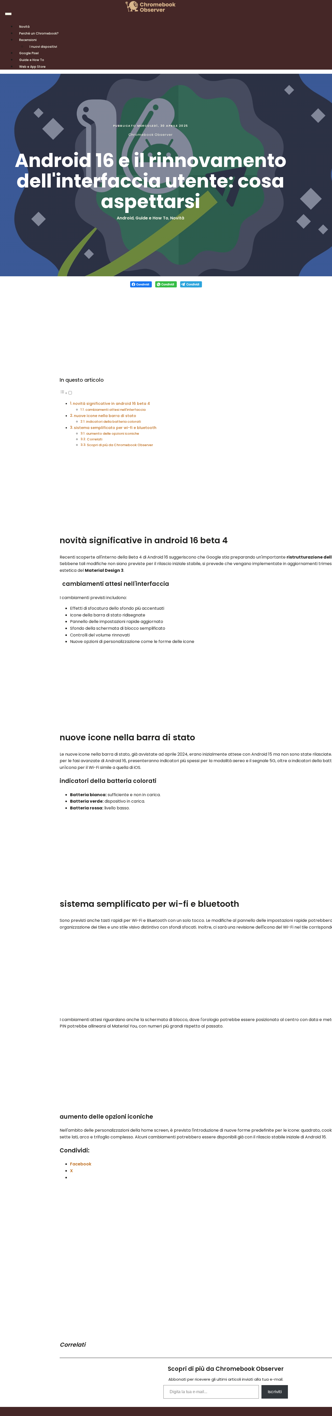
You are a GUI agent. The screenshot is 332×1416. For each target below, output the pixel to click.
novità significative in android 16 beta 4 (111, 403)
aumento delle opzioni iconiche (112, 433)
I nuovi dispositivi (43, 46)
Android (125, 218)
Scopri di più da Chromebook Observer (120, 444)
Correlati (94, 439)
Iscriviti (275, 1392)
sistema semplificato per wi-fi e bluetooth (115, 427)
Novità (177, 218)
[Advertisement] (166, 328)
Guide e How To (151, 218)
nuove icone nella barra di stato (105, 415)
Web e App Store (32, 66)
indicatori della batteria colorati (113, 421)
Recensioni (28, 40)
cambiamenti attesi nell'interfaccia (115, 409)
